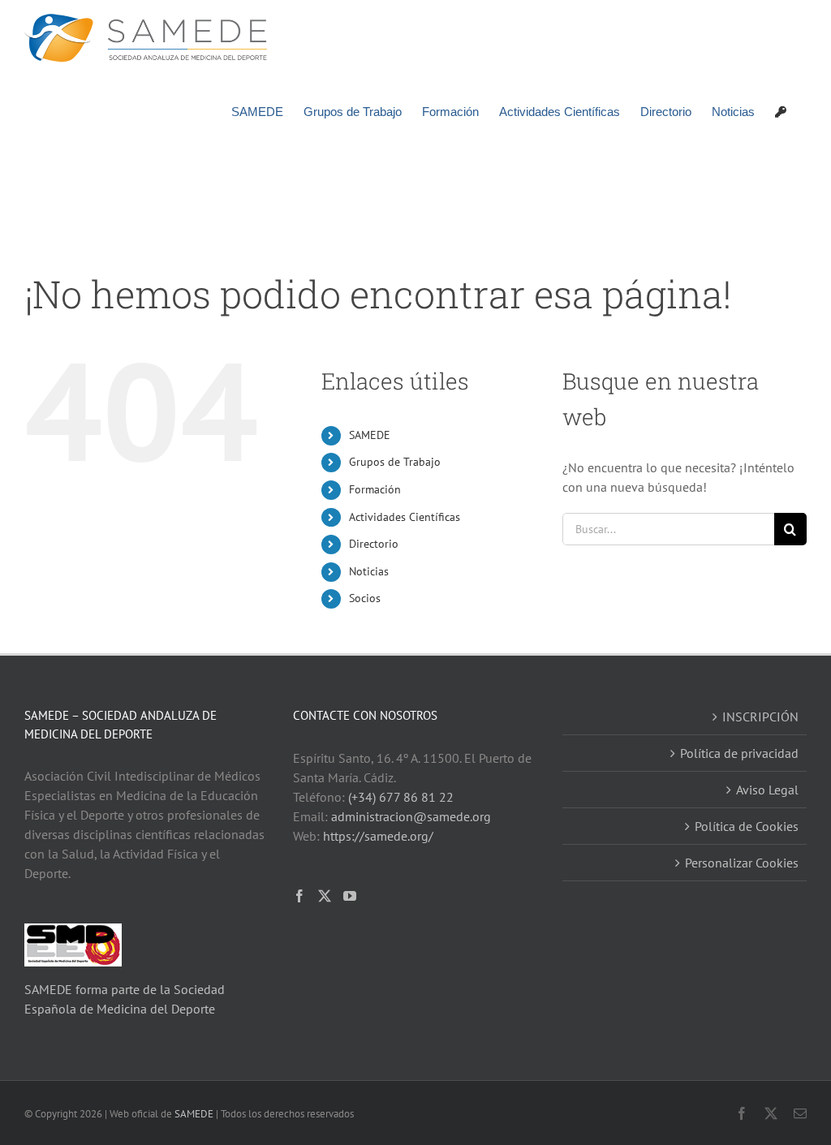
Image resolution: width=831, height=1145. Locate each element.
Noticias (369, 571)
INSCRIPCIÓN (760, 716)
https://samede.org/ (378, 836)
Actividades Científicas (404, 517)
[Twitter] (324, 895)
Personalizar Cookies (742, 862)
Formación (375, 489)
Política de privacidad (739, 753)
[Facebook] (299, 895)
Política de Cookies (747, 826)
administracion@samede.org (411, 816)
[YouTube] (349, 895)
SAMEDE (369, 435)
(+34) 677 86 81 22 (401, 797)
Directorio (373, 543)
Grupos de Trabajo (395, 461)
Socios (365, 598)
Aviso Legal (767, 789)
